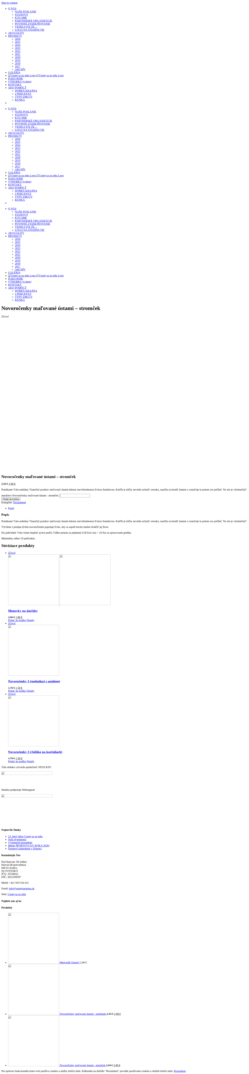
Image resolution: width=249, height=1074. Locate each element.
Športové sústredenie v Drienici (25, 848)
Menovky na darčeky (23, 611)
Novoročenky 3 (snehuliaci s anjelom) (34, 681)
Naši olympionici (17, 839)
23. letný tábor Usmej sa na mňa (25, 836)
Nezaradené (19, 502)
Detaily (30, 620)
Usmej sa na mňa (17, 894)
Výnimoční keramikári (20, 842)
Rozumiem (180, 1071)
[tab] (128, 508)
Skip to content (9, 2)
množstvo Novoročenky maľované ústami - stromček (29, 495)
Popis (11, 508)
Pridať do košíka (11, 499)
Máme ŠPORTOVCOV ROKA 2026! (28, 845)
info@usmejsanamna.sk (21, 888)
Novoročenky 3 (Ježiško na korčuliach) (35, 752)
